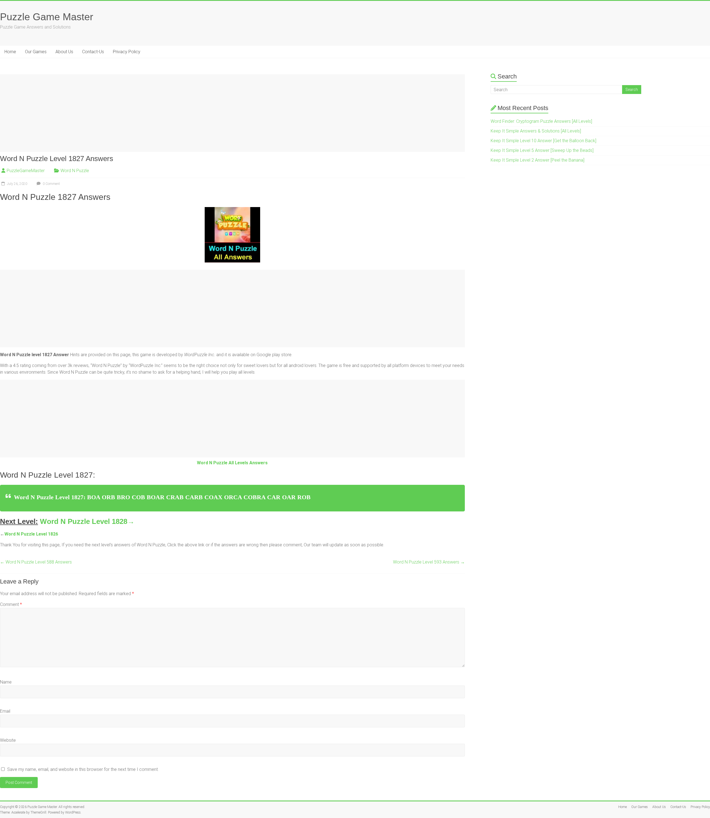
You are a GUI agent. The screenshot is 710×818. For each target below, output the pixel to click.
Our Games (36, 51)
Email (5, 711)
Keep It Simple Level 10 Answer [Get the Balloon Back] (543, 140)
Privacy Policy (126, 51)
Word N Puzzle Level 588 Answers (36, 562)
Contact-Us (93, 51)
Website (8, 740)
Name (6, 682)
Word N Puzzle (74, 170)
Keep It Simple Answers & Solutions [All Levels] (536, 131)
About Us (64, 51)
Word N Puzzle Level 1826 (31, 534)
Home (10, 51)
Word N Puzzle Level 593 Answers (429, 562)
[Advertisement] (166, 113)
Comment (11, 604)
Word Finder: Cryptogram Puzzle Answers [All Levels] (541, 121)
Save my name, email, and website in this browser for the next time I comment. (83, 769)
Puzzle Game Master (46, 16)
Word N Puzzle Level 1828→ (87, 521)
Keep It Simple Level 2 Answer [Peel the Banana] (537, 160)
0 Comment (51, 184)
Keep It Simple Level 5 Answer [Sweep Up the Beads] (542, 150)
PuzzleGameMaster (26, 170)
